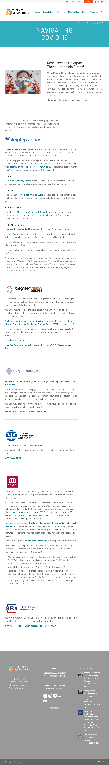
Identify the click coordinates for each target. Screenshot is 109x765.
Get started (48, 170)
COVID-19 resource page (61, 345)
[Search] (102, 12)
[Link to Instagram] (98, 1)
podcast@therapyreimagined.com (59, 672)
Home (67, 1)
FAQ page (9, 253)
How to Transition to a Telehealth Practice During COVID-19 (33, 324)
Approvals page (20, 245)
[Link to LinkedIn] (102, 1)
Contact (79, 1)
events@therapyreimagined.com (58, 676)
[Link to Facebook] (95, 1)
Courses (88, 1)
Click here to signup (14, 340)
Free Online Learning (15, 545)
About (73, 1)
